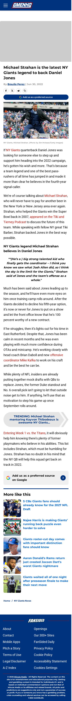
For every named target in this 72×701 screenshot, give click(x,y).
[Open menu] (5, 5)
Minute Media (20, 677)
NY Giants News (22, 600)
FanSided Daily (44, 642)
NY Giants (13, 150)
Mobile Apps (11, 642)
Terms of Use (12, 655)
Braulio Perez (16, 84)
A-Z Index (9, 668)
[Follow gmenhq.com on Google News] (63, 477)
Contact (8, 635)
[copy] (24, 90)
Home (6, 600)
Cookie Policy (43, 655)
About (7, 629)
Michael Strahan (55, 196)
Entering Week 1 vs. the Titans (24, 433)
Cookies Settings (45, 668)
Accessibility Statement (50, 661)
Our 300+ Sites (44, 635)
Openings (40, 629)
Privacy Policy (43, 648)
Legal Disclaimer (14, 661)
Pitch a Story (11, 648)
